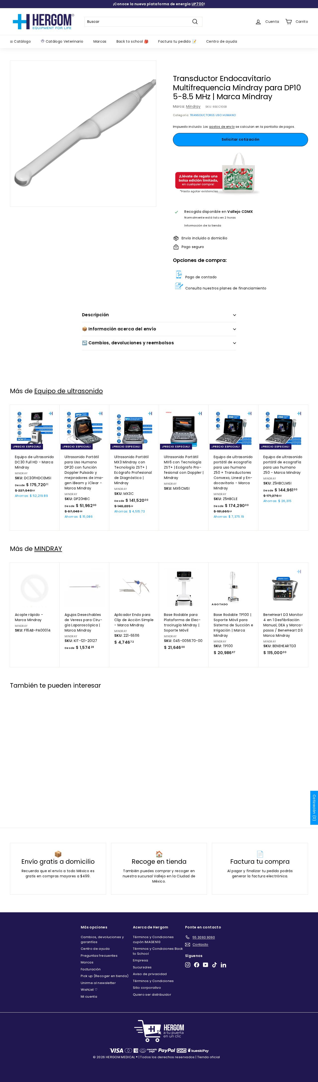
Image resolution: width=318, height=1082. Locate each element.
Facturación (91, 969)
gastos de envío (222, 127)
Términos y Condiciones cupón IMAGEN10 (153, 939)
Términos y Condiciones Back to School (158, 951)
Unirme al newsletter (98, 983)
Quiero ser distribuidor (152, 994)
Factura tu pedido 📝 (177, 41)
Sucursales (142, 967)
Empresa (140, 960)
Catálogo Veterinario (63, 41)
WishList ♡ (89, 989)
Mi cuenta (89, 996)
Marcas (100, 41)
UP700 (198, 3)
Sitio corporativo (147, 987)
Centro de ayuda (221, 41)
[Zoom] (83, 133)
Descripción (95, 315)
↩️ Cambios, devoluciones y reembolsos (128, 343)
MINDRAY (48, 548)
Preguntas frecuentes (99, 955)
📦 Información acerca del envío (119, 329)
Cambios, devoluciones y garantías (102, 939)
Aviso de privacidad (150, 974)
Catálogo (22, 41)
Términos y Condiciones (153, 981)
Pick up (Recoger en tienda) (104, 976)
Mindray (193, 106)
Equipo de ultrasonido (68, 391)
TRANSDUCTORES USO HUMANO (213, 115)
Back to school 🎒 (133, 41)
